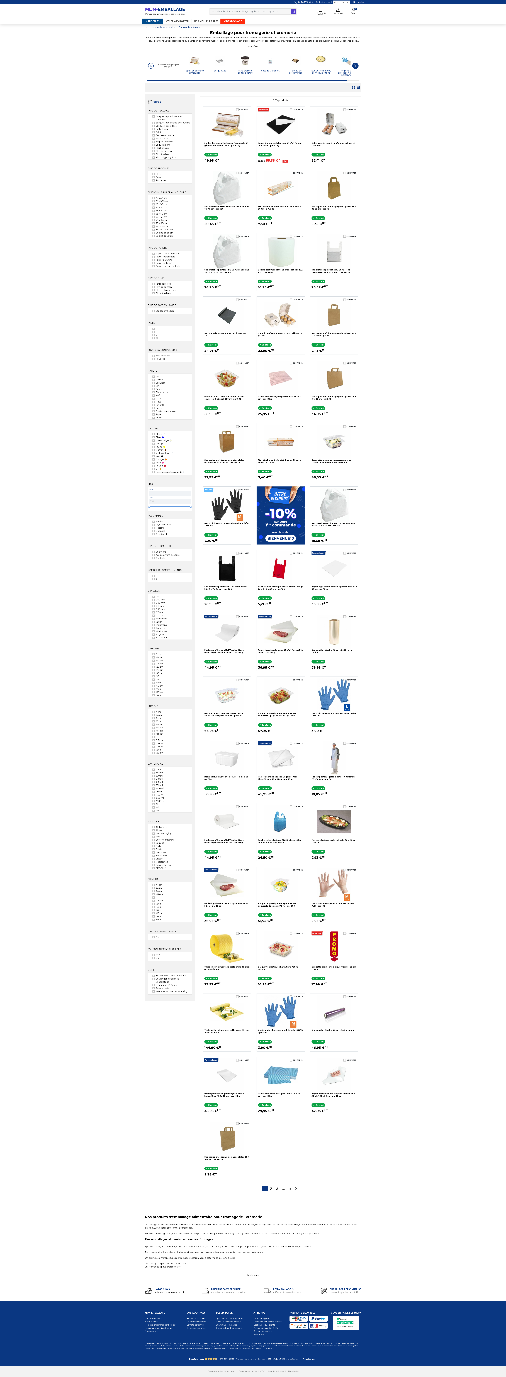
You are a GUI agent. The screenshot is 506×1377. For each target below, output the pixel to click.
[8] (214, 1359)
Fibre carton (162, 392)
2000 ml (160, 801)
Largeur (153, 706)
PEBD (159, 417)
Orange (160, 459)
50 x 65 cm (161, 220)
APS (158, 836)
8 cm (158, 654)
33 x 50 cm (161, 214)
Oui (157, 937)
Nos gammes (155, 516)
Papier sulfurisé (164, 263)
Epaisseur (154, 591)
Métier (152, 970)
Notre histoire (151, 1322)
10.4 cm (159, 731)
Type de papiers (157, 248)
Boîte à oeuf (162, 129)
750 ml (159, 785)
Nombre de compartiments (165, 570)
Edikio (159, 849)
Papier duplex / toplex (167, 253)
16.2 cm (159, 910)
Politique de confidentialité (266, 1328)
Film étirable (162, 154)
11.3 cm (159, 740)
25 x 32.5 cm (162, 201)
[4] (209, 1359)
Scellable (160, 558)
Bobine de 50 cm (164, 236)
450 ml (159, 782)
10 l (157, 807)
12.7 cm (159, 670)
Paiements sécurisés (196, 1322)
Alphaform (161, 827)
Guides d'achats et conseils (228, 1322)
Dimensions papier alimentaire (167, 192)
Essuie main (162, 138)
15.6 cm (159, 679)
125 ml (159, 769)
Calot (158, 132)
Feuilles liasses (163, 284)
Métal (159, 402)
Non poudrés (163, 355)
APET (159, 376)
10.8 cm (160, 894)
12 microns (161, 625)
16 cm (158, 682)
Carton (159, 379)
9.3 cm (159, 888)
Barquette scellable (166, 126)
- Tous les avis (253, 1359)
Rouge (159, 465)
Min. (151, 489)
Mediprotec (162, 862)
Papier (159, 414)
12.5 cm (159, 667)
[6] (211, 1359)
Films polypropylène (166, 290)
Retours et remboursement (229, 1328)
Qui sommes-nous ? (154, 1318)
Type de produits (158, 168)
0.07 (158, 596)
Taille (151, 323)
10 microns (161, 618)
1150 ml (159, 791)
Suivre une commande (226, 1325)
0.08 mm (160, 603)
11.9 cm (159, 663)
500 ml (159, 779)
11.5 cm (159, 743)
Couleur (153, 428)
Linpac (159, 858)
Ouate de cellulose (166, 411)
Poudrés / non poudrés (162, 350)
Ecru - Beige (162, 440)
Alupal (159, 830)
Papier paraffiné (164, 260)
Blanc (159, 434)
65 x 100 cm (162, 226)
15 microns (161, 628)
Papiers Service (164, 865)
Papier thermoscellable (168, 266)
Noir (158, 456)
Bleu (158, 437)
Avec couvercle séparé (168, 555)
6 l (157, 804)
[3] (207, 1359)
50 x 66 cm (161, 223)
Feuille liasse (162, 148)
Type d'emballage (158, 111)
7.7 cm (159, 885)
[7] (212, 1359)
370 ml (159, 776)
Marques (153, 821)
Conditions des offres (196, 1328)
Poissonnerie (162, 988)
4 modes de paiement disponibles (228, 1292)
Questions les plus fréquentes (229, 1318)
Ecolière (160, 521)
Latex (158, 398)
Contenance (155, 764)
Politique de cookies (263, 1331)
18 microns (161, 631)
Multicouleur (163, 453)
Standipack (161, 534)
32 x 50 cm (161, 207)
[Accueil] (146, 27)
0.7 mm (160, 612)
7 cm (158, 712)
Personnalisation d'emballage (158, 1328)
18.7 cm (159, 692)
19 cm (159, 695)
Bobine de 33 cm (164, 229)
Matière (152, 371)
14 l (157, 810)
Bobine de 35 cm (164, 233)
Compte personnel (195, 1325)
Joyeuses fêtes (163, 524)
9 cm (158, 718)
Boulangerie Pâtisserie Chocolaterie (167, 980)
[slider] (149, 507)
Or (157, 469)
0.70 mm (160, 615)
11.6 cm (159, 746)
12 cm (159, 750)
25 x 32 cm (161, 198)
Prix (150, 484)
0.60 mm (160, 609)
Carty (158, 846)
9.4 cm (159, 891)
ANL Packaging (164, 833)
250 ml (159, 772)
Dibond (159, 389)
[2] (206, 1359)
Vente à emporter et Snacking (172, 991)
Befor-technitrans (165, 840)
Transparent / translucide (169, 472)
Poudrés (160, 359)
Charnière (161, 552)
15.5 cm (159, 676)
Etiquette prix (163, 145)
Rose (158, 462)
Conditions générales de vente (268, 1322)
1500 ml (160, 798)
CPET (159, 386)
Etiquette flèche (164, 141)
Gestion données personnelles (221, 1371)
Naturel (160, 405)
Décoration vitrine (165, 135)
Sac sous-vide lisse (165, 311)
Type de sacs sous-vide (162, 305)
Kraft (158, 395)
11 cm (158, 737)
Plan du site (259, 1334)
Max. (151, 497)
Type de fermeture (160, 546)
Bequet (160, 843)
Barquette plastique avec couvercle (169, 118)
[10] (216, 1359)
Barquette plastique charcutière (173, 122)
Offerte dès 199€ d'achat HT (288, 1292)
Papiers (159, 177)
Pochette (161, 180)
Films (158, 174)
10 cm (159, 657)
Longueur (154, 648)
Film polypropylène (166, 157)
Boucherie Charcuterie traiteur (172, 975)
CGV (262, 1371)
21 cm (159, 919)
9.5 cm (159, 721)
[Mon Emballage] (165, 11)
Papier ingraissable (165, 256)
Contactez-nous (322, 2)
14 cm (159, 907)
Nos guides (358, 2)
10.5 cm (159, 734)
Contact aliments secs (162, 931)
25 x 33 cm (161, 204)
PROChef (161, 868)
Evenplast (161, 852)
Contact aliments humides (164, 949)
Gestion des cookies (248, 1371)
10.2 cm (159, 660)
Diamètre (153, 879)
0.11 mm (160, 606)
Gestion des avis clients (264, 1325)
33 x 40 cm (161, 210)
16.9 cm (159, 686)
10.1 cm (159, 727)
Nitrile (159, 408)
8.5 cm (159, 715)
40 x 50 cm (161, 217)
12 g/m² (159, 622)
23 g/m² (160, 634)
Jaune (159, 447)
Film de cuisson (164, 151)
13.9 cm (159, 673)
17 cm (159, 689)
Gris (158, 443)
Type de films (156, 278)
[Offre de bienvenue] (281, 515)
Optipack (160, 531)
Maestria (160, 528)
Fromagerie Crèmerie (167, 985)
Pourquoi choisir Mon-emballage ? (160, 1325)
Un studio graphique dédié (344, 1292)
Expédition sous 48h (196, 1318)
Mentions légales (261, 1318)
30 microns (161, 637)
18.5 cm (159, 913)
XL (157, 338)
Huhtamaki (161, 855)
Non (158, 955)
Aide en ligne (340, 2)
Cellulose (161, 383)
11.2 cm (159, 900)
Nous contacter (152, 1331)
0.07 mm (160, 599)
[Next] (296, 1188)
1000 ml (160, 788)
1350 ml (160, 795)
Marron (159, 450)
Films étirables (163, 293)
